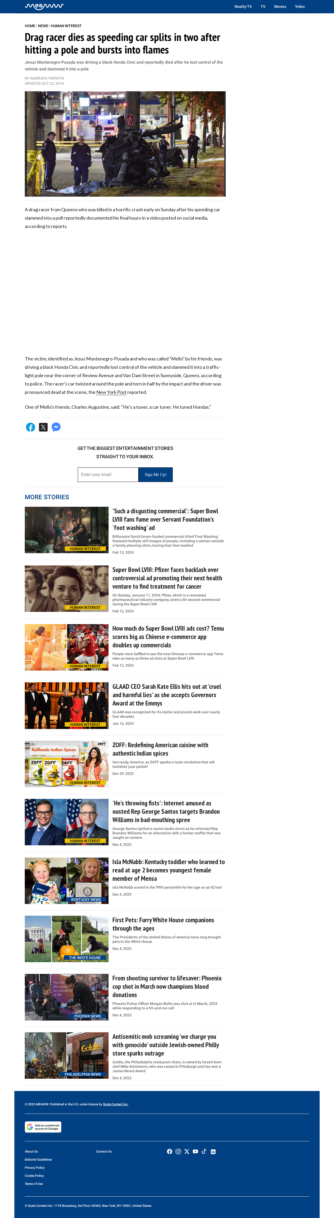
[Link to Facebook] (169, 1151)
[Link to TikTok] (204, 1152)
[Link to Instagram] (178, 1151)
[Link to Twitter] (186, 1151)
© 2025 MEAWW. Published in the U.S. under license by (64, 1104)
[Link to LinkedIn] (213, 1152)
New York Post (111, 392)
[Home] (44, 6)
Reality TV (243, 6)
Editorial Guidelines (38, 1159)
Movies (280, 6)
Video (300, 6)
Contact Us (104, 1151)
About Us (31, 1151)
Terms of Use (34, 1184)
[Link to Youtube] (195, 1151)
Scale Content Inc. (115, 1104)
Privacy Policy (35, 1167)
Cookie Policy (34, 1176)
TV (263, 6)
